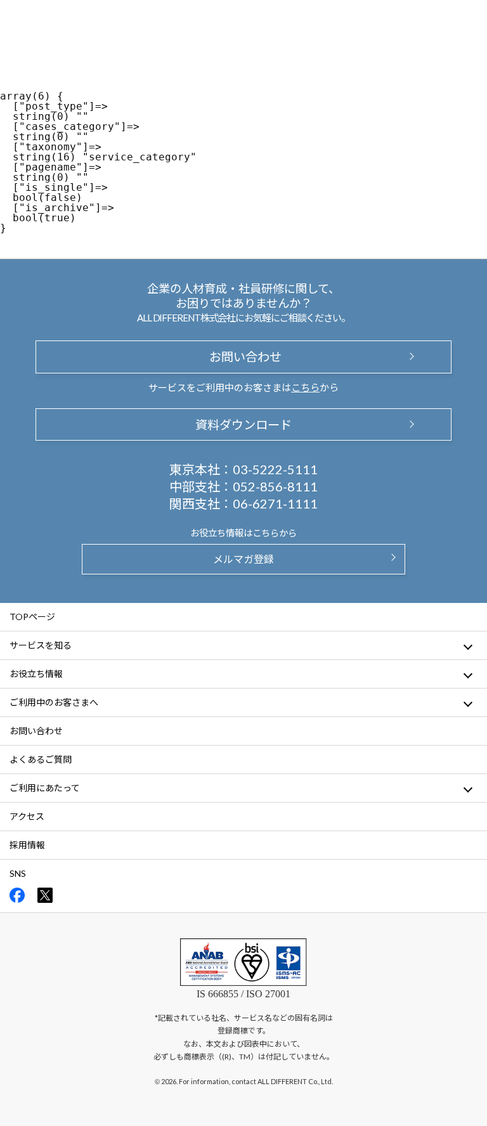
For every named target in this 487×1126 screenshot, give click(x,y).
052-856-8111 (275, 486)
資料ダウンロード (243, 424)
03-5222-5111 (275, 469)
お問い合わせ (243, 356)
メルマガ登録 (243, 559)
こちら (305, 387)
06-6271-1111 (275, 503)
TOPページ (32, 616)
